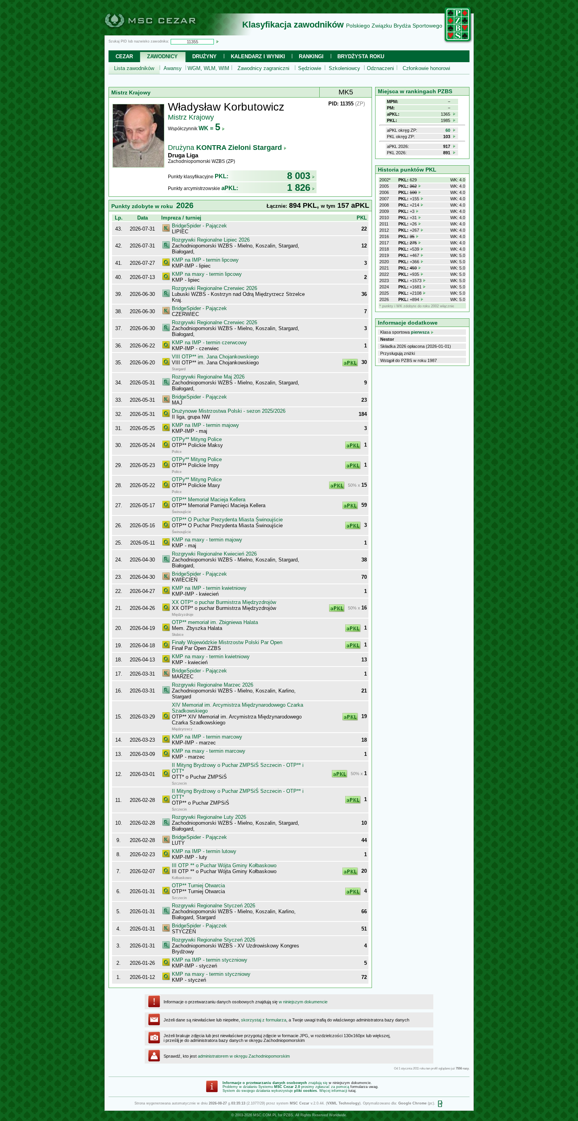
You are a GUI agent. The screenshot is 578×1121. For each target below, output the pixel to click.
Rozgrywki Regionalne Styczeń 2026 (213, 906)
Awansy (173, 68)
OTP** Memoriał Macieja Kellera (208, 499)
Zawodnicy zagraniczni (263, 68)
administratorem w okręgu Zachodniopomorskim (244, 1056)
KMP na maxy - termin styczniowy (211, 974)
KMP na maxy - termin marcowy (208, 751)
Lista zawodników (134, 68)
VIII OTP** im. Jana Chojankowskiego (215, 357)
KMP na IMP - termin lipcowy (205, 260)
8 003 (298, 175)
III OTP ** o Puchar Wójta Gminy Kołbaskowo (224, 865)
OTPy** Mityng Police (197, 439)
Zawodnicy (162, 56)
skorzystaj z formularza (263, 1020)
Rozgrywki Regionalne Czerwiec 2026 (214, 288)
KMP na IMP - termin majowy (205, 425)
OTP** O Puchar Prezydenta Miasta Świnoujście (227, 520)
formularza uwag (363, 1087)
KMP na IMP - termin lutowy (204, 851)
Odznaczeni (380, 68)
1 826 (298, 187)
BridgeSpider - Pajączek (199, 226)
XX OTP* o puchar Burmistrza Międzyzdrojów (224, 602)
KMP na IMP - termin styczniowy (209, 960)
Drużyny (204, 56)
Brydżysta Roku (360, 56)
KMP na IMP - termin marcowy (207, 737)
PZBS (288, 1115)
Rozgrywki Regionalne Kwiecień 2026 (214, 554)
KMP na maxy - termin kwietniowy (211, 656)
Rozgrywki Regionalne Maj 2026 (208, 377)
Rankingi (311, 56)
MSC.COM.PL (265, 1115)
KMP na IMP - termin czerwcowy (209, 342)
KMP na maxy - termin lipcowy (207, 274)
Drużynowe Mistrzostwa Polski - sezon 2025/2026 (228, 411)
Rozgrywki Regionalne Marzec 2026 (212, 685)
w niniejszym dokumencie (303, 1001)
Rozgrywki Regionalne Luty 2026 (209, 817)
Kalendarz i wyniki (258, 56)
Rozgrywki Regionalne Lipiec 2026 (211, 240)
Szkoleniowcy (344, 68)
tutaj (351, 1091)
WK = (209, 128)
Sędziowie (309, 68)
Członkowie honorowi (426, 68)
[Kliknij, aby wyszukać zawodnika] (217, 41)
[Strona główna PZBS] (458, 42)
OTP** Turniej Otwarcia (198, 885)
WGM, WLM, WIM (208, 68)
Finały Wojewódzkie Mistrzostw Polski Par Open (227, 642)
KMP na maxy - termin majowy (207, 540)
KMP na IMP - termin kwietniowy (209, 588)
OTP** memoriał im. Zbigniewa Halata (215, 622)
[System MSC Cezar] (163, 33)
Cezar (124, 56)
